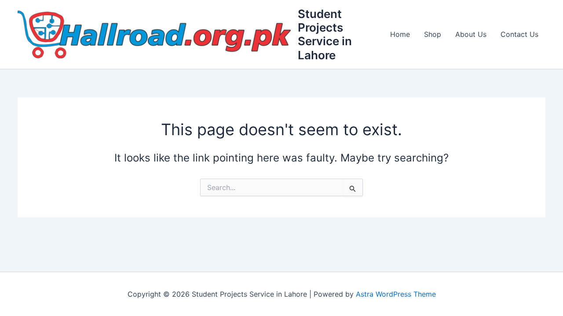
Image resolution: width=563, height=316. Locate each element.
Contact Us (519, 34)
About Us (470, 34)
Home (400, 34)
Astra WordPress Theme (396, 294)
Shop (432, 34)
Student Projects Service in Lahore (325, 34)
